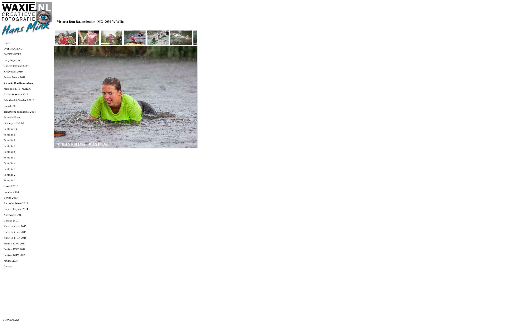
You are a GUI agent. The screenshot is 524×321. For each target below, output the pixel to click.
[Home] (27, 35)
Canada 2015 (11, 105)
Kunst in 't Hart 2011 (15, 232)
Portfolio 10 (10, 128)
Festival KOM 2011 (15, 243)
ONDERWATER (12, 54)
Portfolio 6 (10, 151)
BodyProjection (12, 60)
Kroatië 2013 (11, 186)
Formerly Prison (12, 117)
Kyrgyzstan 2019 (13, 71)
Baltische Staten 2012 (16, 203)
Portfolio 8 (10, 140)
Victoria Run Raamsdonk (18, 83)
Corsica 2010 (11, 220)
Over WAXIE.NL (13, 48)
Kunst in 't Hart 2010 (15, 237)
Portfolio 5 (10, 157)
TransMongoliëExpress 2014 (20, 111)
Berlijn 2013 (11, 197)
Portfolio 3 (10, 169)
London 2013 (11, 191)
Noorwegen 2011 (13, 214)
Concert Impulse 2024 (16, 65)
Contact (8, 266)
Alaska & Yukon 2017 (16, 94)
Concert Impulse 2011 (16, 209)
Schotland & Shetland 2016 (19, 100)
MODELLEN (11, 260)
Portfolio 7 (10, 146)
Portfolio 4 (10, 163)
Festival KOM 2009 (15, 255)
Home (7, 42)
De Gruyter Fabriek (14, 123)
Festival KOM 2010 (15, 249)
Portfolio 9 (10, 134)
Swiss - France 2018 (15, 77)
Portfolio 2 (10, 174)
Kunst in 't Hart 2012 (15, 226)
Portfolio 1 (10, 180)
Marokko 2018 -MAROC (18, 88)
